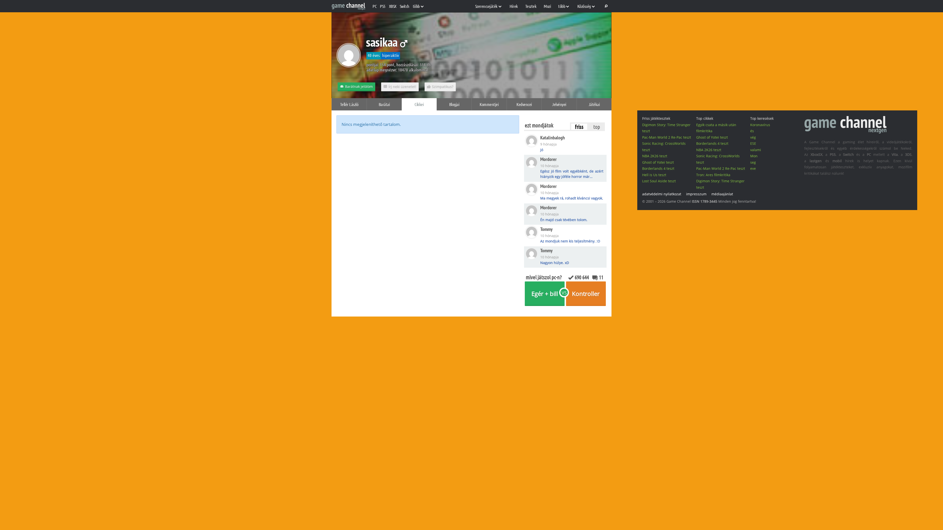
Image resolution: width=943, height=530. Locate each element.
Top (596, 126)
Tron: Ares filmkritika (713, 174)
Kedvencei (524, 104)
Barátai (384, 104)
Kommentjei (489, 104)
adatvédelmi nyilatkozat (661, 194)
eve (753, 168)
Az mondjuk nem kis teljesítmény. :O (570, 241)
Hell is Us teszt (654, 174)
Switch (404, 6)
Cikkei (419, 104)
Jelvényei (559, 104)
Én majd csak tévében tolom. (563, 219)
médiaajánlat (722, 194)
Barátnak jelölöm (359, 86)
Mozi (547, 6)
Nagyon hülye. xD (554, 262)
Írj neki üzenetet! (402, 86)
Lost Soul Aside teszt (659, 181)
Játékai (594, 104)
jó (541, 149)
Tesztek (531, 6)
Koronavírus (760, 124)
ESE (753, 143)
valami (755, 149)
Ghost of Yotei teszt (658, 162)
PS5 (383, 6)
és (752, 131)
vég (753, 137)
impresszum (696, 194)
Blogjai (454, 104)
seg (753, 162)
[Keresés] (605, 6)
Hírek (514, 6)
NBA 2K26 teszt (654, 156)
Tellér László (349, 104)
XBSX (392, 6)
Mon (754, 156)
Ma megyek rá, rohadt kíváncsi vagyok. (571, 198)
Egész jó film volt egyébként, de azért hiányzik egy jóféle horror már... (571, 174)
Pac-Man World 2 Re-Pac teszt (666, 137)
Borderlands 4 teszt (658, 168)
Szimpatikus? (442, 86)
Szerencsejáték (486, 6)
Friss (579, 126)
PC (374, 6)
